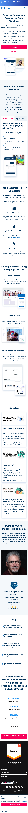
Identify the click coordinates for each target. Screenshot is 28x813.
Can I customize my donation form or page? (13, 655)
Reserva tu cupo (18, 4)
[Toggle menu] (24, 8)
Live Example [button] (14, 51)
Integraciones (5, 776)
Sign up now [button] (14, 47)
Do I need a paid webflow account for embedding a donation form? (13, 626)
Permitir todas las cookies (14, 804)
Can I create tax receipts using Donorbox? (12, 664)
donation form (8, 134)
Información (4, 769)
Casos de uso (5, 772)
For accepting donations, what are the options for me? (13, 635)
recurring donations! (16, 237)
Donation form (9, 118)
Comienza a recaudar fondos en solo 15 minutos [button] (14, 736)
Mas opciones (4, 811)
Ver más (25, 801)
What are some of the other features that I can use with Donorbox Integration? (12, 645)
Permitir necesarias (14, 808)
